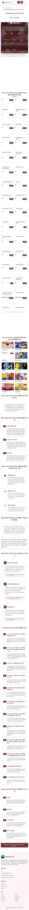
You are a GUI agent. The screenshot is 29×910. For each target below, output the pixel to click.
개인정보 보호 (4, 886)
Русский (3, 899)
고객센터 (3, 884)
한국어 (2, 901)
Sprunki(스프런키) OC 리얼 (7, 875)
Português (17, 896)
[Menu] (25, 2)
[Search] (18, 2)
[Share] (26, 51)
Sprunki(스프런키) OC (6, 873)
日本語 (16, 894)
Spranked (5, 539)
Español (3, 896)
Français (17, 901)
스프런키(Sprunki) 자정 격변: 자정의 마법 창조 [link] (14, 9)
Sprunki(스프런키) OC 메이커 (7, 877)
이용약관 (3, 888)
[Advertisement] (14, 71)
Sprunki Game (8, 7)
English (2, 894)
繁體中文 (17, 899)
